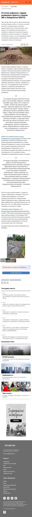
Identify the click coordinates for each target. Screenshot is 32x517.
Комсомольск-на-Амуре (9, 463)
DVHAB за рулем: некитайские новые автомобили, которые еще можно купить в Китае (16, 296)
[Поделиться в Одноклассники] (27, 45)
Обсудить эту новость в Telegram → (16, 267)
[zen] (12, 498)
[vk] (8, 498)
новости (14, 2)
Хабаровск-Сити (7, 473)
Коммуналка (6, 493)
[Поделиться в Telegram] (22, 45)
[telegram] (4, 498)
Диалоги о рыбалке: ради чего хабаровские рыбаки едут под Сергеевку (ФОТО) (16, 305)
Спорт (5, 469)
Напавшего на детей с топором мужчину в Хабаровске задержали (16, 312)
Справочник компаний (9, 485)
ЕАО (4, 465)
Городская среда (6, 8)
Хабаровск (14, 6)
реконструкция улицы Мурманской (12, 211)
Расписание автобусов (9, 489)
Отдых (5, 481)
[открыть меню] (26, 2)
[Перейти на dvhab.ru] (5, 2)
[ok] (16, 498)
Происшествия (7, 467)
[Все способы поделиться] (30, 45)
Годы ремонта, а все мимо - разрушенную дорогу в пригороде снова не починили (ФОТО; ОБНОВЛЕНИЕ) (16, 329)
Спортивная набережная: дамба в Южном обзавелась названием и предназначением (16, 320)
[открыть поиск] (30, 2)
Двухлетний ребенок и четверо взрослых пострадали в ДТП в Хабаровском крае (15, 337)
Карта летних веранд (9, 471)
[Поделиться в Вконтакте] (24, 45)
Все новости (5, 6)
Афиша (5, 491)
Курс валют (6, 487)
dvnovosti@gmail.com (9, 453)
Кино (4, 483)
